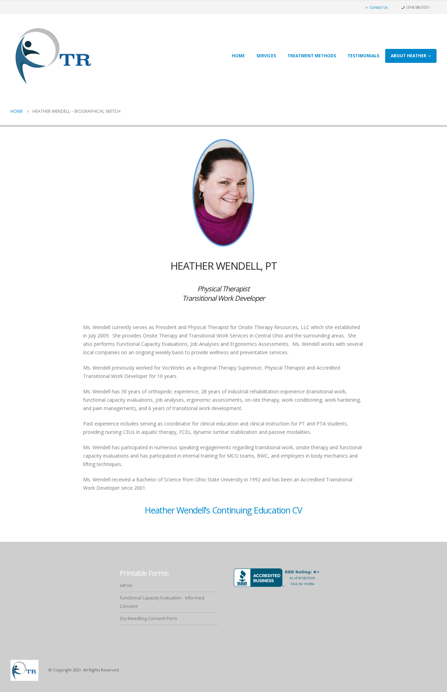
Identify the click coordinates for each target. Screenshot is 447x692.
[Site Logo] (54, 55)
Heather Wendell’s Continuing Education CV (223, 510)
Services (266, 56)
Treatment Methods (311, 56)
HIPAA (126, 586)
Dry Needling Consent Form (148, 618)
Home (238, 56)
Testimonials (363, 56)
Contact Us (378, 7)
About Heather (408, 56)
